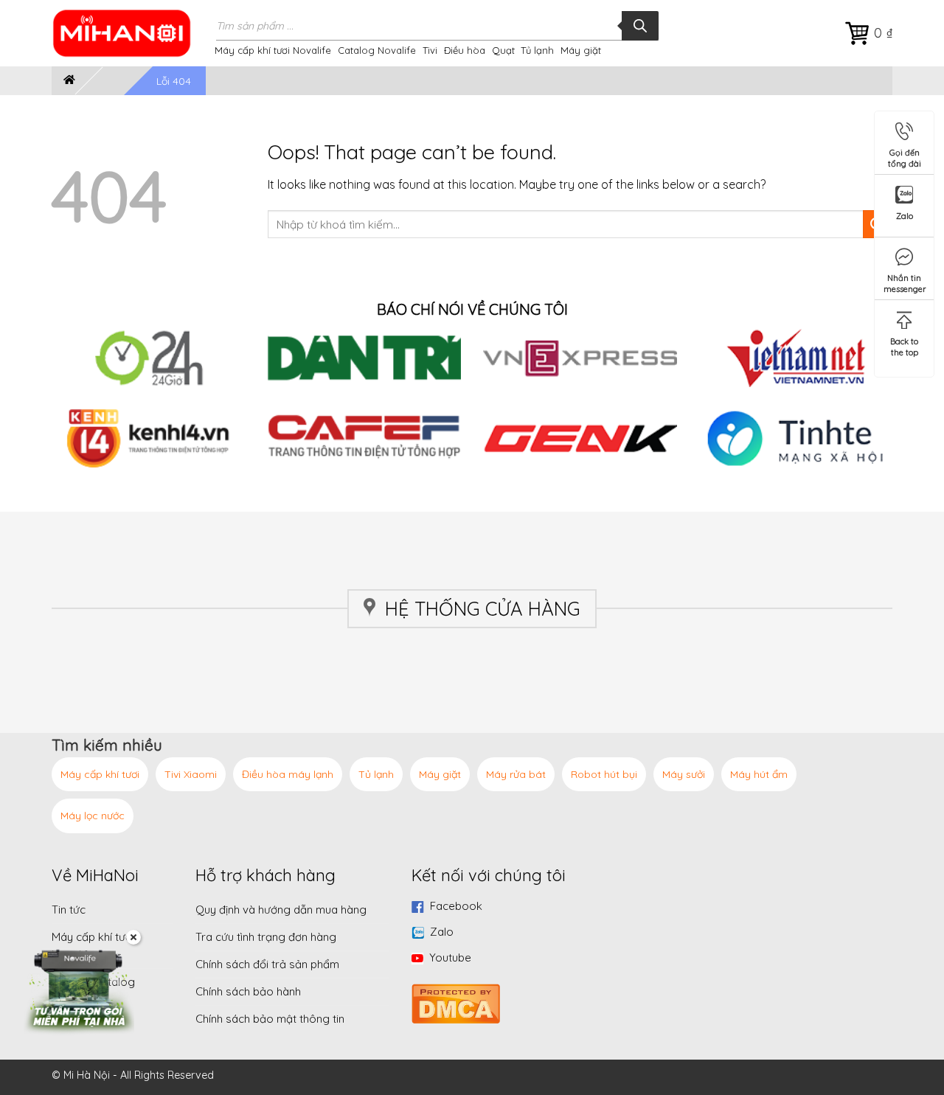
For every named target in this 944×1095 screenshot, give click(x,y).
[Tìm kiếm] (640, 26)
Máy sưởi (683, 774)
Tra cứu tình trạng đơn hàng (265, 937)
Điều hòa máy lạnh (287, 774)
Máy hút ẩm (759, 774)
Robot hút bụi (604, 774)
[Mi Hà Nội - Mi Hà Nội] (131, 33)
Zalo (442, 932)
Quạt (503, 50)
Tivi (430, 50)
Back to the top (904, 344)
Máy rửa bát (516, 774)
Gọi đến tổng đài (904, 155)
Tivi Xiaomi (190, 774)
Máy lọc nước (92, 815)
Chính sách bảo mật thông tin (269, 1019)
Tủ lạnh (537, 50)
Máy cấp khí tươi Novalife (273, 50)
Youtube (450, 957)
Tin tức (69, 910)
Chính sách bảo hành (248, 991)
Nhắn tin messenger (905, 280)
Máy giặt (580, 50)
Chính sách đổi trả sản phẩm (267, 964)
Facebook (456, 906)
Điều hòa (464, 50)
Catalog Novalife (377, 50)
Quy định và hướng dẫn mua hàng (281, 910)
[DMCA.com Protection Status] (456, 1002)
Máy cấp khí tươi (99, 774)
